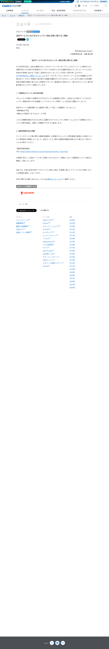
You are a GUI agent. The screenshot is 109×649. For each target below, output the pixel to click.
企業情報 (9, 10)
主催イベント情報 (24, 232)
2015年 (72, 254)
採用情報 (98, 10)
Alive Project (48, 251)
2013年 (72, 260)
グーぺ (46, 248)
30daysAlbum (49, 241)
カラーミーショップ (51, 226)
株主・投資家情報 (58, 10)
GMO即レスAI (49, 254)
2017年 (72, 248)
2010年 (72, 269)
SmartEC (46, 266)
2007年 (72, 278)
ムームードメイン (50, 235)
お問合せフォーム (53, 179)
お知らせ (29, 31)
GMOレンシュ (48, 260)
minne (46, 223)
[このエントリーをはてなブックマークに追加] (28, 40)
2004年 (72, 287)
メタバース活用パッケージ (53, 263)
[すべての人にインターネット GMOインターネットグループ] (94, 1)
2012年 (72, 263)
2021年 (72, 235)
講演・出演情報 (22, 226)
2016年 (72, 251)
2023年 (72, 229)
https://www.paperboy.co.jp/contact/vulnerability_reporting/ (44, 151)
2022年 (72, 232)
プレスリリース (23, 220)
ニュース (25, 10)
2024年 (72, 226)
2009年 (72, 272)
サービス (40, 10)
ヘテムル (47, 238)
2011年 (72, 266)
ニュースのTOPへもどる (43, 24)
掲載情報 (20, 223)
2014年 (72, 257)
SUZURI (47, 229)
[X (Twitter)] (75, 5)
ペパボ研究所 (48, 245)
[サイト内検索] (106, 6)
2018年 (72, 245)
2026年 (72, 220)
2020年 (72, 238)
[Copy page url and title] (63, 643)
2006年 (72, 281)
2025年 (72, 223)
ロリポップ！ (36, 31)
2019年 (72, 241)
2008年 (72, 275)
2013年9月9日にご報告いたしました (30, 76)
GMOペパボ (48, 220)
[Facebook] (79, 5)
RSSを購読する (45, 210)
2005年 (72, 284)
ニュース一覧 (23, 204)
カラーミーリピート (51, 257)
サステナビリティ (80, 10)
